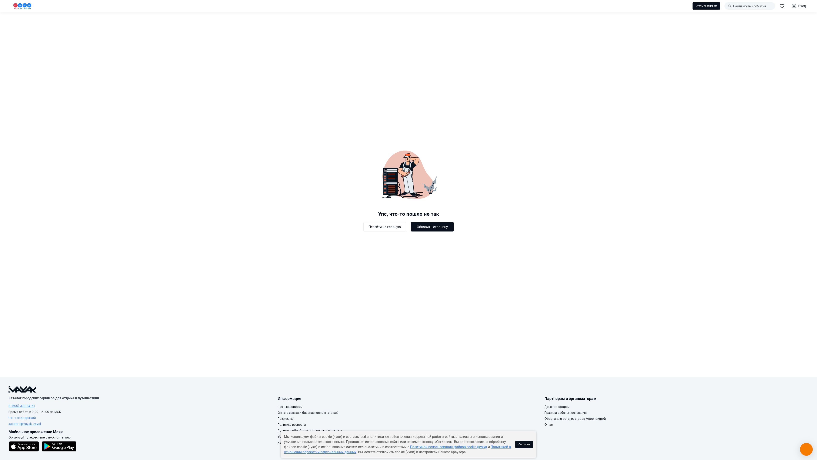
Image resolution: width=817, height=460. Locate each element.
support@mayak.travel (25, 424)
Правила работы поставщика (565, 412)
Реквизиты (285, 418)
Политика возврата (292, 424)
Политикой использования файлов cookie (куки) (448, 447)
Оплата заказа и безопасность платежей (308, 412)
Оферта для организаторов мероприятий (575, 418)
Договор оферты (557, 406)
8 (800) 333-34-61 (22, 406)
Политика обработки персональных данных (310, 430)
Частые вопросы (290, 406)
